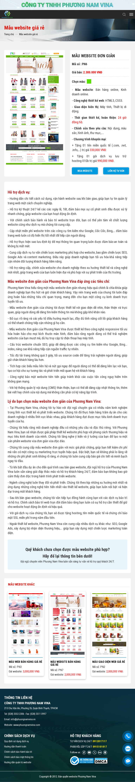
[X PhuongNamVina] (95, 752)
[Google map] (105, 752)
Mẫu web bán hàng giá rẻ (25, 661)
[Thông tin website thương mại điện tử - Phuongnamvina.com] (82, 760)
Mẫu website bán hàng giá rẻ (65, 663)
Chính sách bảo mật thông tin (18, 757)
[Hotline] (127, 736)
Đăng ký (35, 623)
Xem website (16, 623)
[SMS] (127, 760)
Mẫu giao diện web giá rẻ (108, 661)
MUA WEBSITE (85, 170)
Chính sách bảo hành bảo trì (18, 751)
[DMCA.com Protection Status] (101, 760)
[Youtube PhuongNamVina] (89, 752)
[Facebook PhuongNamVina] (84, 752)
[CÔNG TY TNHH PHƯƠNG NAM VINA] (8, 14)
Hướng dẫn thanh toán (15, 746)
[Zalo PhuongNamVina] (100, 752)
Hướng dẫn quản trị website (17, 762)
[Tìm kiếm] (124, 14)
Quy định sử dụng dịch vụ (16, 741)
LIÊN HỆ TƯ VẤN (116, 170)
